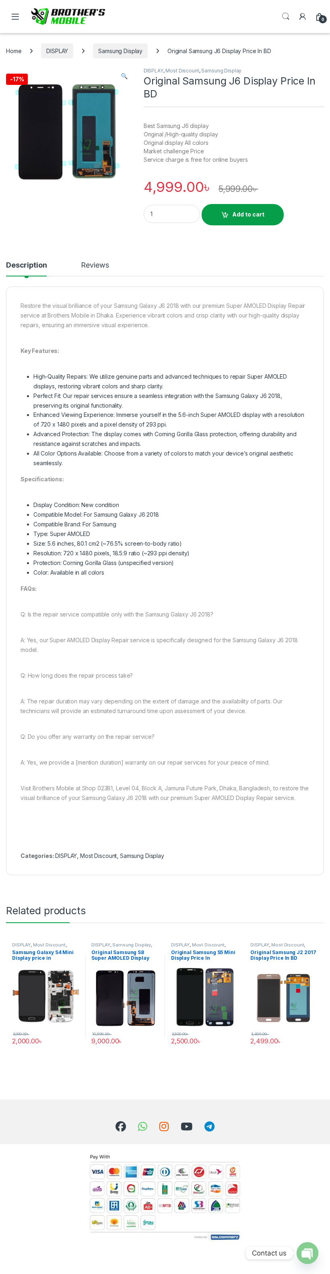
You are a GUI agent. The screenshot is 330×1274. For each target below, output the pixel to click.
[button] (124, 76)
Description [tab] (26, 265)
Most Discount (182, 71)
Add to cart (248, 214)
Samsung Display (120, 50)
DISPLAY (57, 50)
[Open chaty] (307, 1253)
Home (13, 50)
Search (285, 16)
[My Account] (302, 16)
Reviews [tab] (95, 265)
